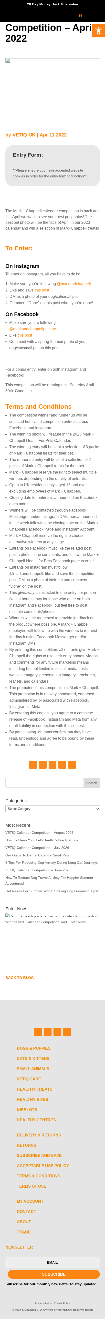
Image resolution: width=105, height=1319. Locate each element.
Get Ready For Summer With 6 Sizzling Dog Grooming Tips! (51, 891)
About (24, 1222)
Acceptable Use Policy (43, 1166)
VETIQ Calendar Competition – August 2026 (39, 832)
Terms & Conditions (38, 1176)
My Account (30, 1201)
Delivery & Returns (39, 1135)
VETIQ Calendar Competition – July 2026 (37, 848)
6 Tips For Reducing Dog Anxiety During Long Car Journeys (51, 862)
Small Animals (33, 1069)
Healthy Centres (36, 1120)
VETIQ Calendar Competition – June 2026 (38, 870)
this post (42, 290)
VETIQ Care (29, 1079)
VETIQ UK (23, 134)
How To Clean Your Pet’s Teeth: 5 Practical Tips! (42, 840)
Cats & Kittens (33, 1059)
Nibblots (27, 1110)
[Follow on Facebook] (33, 765)
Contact (26, 1212)
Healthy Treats (34, 1089)
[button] (98, 30)
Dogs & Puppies (34, 1048)
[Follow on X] (62, 765)
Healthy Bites (32, 1099)
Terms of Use (31, 1186)
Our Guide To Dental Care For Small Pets (37, 855)
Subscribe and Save (39, 1156)
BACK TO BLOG (19, 978)
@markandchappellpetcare (32, 329)
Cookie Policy (62, 1303)
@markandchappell (74, 284)
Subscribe (54, 1274)
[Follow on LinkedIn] (52, 765)
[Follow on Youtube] (72, 765)
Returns (26, 1145)
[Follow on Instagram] (43, 765)
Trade (24, 1232)
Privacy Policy (43, 1303)
